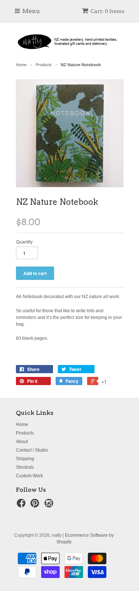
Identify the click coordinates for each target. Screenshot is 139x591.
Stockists (25, 467)
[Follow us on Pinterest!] (36, 505)
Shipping (25, 458)
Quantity (24, 242)
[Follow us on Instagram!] (50, 505)
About (22, 441)
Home (22, 424)
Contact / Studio (32, 450)
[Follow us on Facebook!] (22, 505)
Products (25, 433)
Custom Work (29, 475)
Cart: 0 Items (107, 11)
